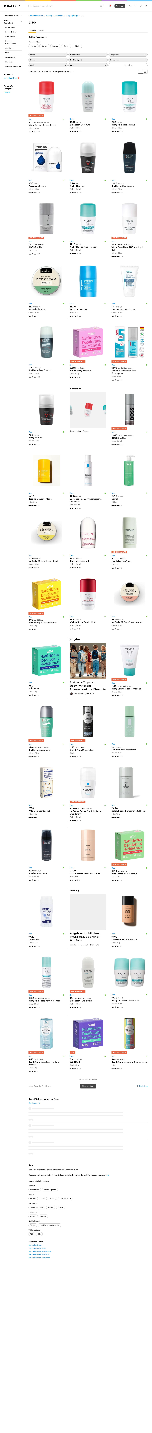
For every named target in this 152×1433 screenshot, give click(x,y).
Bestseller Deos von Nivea (39, 1257)
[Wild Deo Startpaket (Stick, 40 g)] (46, 793)
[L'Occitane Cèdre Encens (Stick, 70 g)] (129, 920)
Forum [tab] (41, 30)
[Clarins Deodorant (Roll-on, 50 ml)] (88, 543)
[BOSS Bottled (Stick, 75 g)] (46, 229)
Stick (77, 46)
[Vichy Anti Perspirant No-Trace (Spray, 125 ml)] (46, 982)
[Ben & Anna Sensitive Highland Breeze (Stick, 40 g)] (46, 1044)
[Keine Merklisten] (141, 6)
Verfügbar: (57, 72)
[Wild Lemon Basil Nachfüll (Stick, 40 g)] (129, 855)
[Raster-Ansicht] (140, 72)
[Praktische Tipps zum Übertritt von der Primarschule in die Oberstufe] (88, 666)
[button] (64, 119)
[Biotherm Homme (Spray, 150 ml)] (46, 855)
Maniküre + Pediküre (13, 66)
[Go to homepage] (12, 6)
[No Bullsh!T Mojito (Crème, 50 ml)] (46, 291)
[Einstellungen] (109, 6)
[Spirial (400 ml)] (129, 481)
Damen (55, 46)
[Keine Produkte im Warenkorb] (146, 6)
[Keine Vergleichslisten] (135, 6)
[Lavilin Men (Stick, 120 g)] (46, 920)
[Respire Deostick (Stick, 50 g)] (88, 291)
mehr (107, 1175)
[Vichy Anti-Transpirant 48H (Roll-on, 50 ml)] (129, 982)
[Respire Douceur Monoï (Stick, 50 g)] (46, 481)
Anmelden (120, 6)
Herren (33, 46)
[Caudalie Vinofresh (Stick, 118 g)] (129, 543)
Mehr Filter (128, 65)
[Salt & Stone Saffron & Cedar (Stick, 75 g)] (88, 855)
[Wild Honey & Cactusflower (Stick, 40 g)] (46, 604)
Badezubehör (10, 32)
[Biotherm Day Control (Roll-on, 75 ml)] (129, 168)
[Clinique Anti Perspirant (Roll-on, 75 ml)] (129, 731)
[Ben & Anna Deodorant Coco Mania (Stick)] (129, 1044)
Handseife (9, 62)
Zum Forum (32, 1103)
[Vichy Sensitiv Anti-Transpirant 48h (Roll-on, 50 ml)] (129, 229)
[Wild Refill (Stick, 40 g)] (46, 669)
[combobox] (45, 71)
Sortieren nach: (34, 72)
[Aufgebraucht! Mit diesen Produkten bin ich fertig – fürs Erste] (88, 917)
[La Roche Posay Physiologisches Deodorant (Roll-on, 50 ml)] (88, 793)
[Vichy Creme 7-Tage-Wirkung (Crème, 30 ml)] (129, 669)
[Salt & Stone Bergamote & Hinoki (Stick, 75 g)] (129, 793)
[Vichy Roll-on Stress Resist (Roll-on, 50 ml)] (46, 106)
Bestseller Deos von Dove (39, 1254)
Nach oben (143, 1086)
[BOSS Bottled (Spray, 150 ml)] (129, 418)
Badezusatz (10, 36)
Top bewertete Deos (37, 1248)
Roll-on (44, 46)
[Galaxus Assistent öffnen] (130, 6)
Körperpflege (9, 27)
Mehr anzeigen (88, 1086)
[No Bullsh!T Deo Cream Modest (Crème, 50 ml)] (129, 604)
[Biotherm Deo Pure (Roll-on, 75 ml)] (88, 106)
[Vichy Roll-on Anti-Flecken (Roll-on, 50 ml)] (88, 229)
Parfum (7, 92)
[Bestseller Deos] (88, 410)
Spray (66, 46)
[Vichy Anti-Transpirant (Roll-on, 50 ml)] (129, 106)
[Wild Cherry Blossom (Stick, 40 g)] (88, 353)
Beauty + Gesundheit (8, 21)
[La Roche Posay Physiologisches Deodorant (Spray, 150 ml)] (88, 481)
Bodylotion (9, 48)
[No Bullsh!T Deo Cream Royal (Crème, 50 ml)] (46, 543)
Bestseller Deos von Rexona (39, 1251)
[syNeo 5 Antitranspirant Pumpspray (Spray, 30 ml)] (129, 353)
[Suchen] (30, 6)
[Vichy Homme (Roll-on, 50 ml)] (88, 168)
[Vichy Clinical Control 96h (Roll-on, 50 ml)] (88, 604)
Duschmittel (10, 57)
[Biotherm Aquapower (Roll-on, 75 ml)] (46, 731)
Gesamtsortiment (11, 16)
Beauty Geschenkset (10, 42)
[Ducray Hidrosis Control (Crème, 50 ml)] (129, 291)
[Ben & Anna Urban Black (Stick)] (88, 731)
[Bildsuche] (101, 6)
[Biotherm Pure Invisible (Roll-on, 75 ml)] (88, 982)
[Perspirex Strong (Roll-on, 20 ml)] (46, 168)
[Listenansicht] (145, 72)
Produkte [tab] (32, 30)
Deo (7, 53)
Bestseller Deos (35, 1245)
